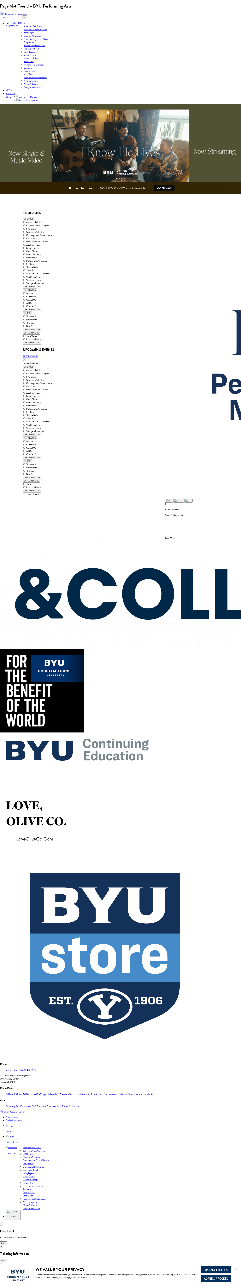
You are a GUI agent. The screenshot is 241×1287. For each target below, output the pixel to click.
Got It (3, 1243)
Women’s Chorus (31, 84)
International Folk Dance (34, 45)
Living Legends (30, 52)
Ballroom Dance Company (35, 29)
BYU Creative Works (64, 1094)
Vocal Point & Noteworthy (35, 77)
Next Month (31, 319)
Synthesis (28, 68)
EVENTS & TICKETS (15, 23)
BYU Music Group (14, 1094)
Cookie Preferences (14, 1120)
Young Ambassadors (32, 87)
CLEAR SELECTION (32, 286)
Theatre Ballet (30, 71)
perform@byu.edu (14, 1070)
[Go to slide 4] (124, 178)
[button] (236, 1269)
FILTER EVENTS (30, 356)
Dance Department (82, 1094)
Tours (28, 484)
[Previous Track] (178, 501)
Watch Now (164, 188)
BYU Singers (29, 32)
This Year (30, 322)
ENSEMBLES (12, 26)
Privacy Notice (12, 1117)
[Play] (169, 501)
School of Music (126, 1094)
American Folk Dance (33, 26)
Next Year (30, 326)
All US (29, 303)
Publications (73, 1106)
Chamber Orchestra (32, 35)
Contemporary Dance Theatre (37, 39)
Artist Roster (62, 1106)
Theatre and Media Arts (144, 1094)
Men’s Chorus (30, 55)
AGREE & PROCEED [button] (216, 1278)
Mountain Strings (31, 58)
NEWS (9, 90)
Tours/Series (31, 336)
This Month (31, 316)
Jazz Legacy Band (31, 48)
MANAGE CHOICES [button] (216, 1270)
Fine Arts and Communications (105, 1094)
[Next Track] (188, 501)
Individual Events (33, 339)
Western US (31, 293)
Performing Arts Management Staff (21, 1106)
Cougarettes (29, 42)
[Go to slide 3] (121, 178)
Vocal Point (29, 74)
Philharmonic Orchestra (34, 64)
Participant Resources (47, 1106)
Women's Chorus (33, 280)
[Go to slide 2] (119, 178)
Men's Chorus (32, 251)
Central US (31, 299)
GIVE (8, 96)
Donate (33, 96)
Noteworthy (29, 61)
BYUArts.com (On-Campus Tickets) (38, 1094)
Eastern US (31, 296)
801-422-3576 (29, 1070)
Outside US (31, 306)
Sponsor (34, 100)
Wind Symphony (31, 80)
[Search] (24, 17)
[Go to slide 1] (116, 178)
